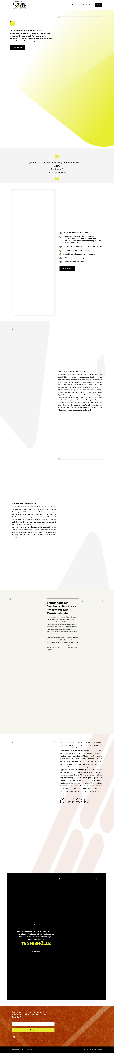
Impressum (88, 1050)
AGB (80, 1050)
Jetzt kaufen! (17, 47)
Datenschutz (98, 1050)
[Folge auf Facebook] (19, 1037)
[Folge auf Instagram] (14, 1037)
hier (63, 647)
